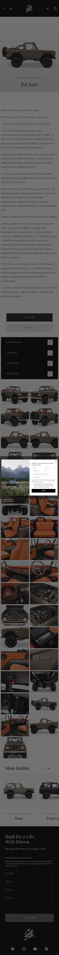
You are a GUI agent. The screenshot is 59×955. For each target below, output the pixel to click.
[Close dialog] (55, 461)
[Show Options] (54, 474)
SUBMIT (44, 490)
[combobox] (43, 474)
